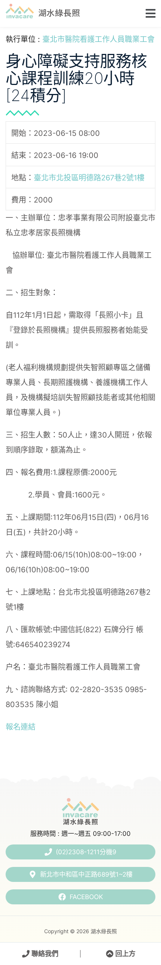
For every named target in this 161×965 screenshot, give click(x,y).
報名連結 (21, 726)
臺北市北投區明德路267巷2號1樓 (89, 177)
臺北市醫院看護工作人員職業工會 (98, 39)
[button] (148, 13)
